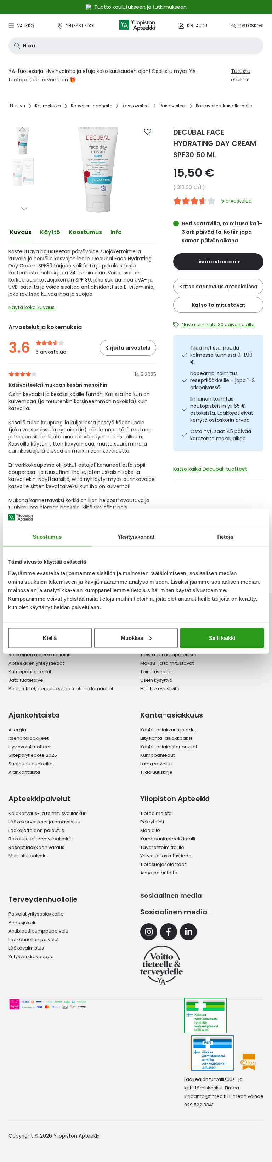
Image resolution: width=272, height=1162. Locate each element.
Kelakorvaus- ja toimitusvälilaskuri (47, 813)
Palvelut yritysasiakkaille (36, 914)
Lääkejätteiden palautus (36, 830)
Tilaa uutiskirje (156, 772)
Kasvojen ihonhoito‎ (91, 106)
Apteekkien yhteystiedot (36, 663)
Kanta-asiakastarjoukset (168, 746)
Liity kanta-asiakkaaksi (166, 738)
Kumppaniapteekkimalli (167, 838)
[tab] (20, 232)
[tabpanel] (82, 281)
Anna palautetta (158, 872)
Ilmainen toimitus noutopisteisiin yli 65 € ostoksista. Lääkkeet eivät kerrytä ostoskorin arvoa (221, 409)
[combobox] (136, 45)
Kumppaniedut (157, 755)
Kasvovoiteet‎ (136, 106)
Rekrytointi (152, 821)
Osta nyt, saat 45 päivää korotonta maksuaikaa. (220, 435)
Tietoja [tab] (224, 537)
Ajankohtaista (24, 772)
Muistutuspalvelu (27, 855)
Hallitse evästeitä (160, 688)
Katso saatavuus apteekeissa (218, 286)
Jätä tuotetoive (25, 680)
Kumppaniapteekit (29, 671)
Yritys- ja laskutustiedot (166, 855)
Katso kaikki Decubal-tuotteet (210, 468)
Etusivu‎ (17, 106)
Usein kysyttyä (156, 680)
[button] (22, 129)
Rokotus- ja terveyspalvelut (39, 838)
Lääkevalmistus (26, 948)
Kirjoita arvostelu (128, 347)
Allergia (17, 729)
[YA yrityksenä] (161, 965)
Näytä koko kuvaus (31, 307)
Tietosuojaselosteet (163, 864)
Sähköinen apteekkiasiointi (39, 654)
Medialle (150, 830)
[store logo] (137, 26)
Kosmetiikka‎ (48, 106)
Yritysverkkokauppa (31, 956)
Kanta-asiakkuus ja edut (168, 729)
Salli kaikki (222, 638)
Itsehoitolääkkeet (28, 738)
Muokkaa (132, 638)
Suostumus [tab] (47, 537)
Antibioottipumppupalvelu (38, 931)
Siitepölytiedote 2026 (32, 755)
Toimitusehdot (156, 671)
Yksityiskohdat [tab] (136, 537)
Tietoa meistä (156, 813)
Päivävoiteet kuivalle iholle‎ (224, 106)
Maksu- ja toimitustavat (167, 663)
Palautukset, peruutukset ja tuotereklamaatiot (60, 688)
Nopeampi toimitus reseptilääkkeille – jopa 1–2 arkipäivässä (222, 380)
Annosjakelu (22, 922)
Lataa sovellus (156, 763)
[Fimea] (205, 1015)
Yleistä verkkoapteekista (168, 654)
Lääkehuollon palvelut (33, 939)
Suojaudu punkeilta (30, 763)
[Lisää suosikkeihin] (147, 132)
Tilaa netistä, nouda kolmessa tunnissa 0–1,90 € (221, 354)
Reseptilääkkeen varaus (36, 847)
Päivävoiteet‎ (173, 106)
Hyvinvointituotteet (29, 746)
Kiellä (50, 638)
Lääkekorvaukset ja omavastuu (44, 821)
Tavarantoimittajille (162, 847)
